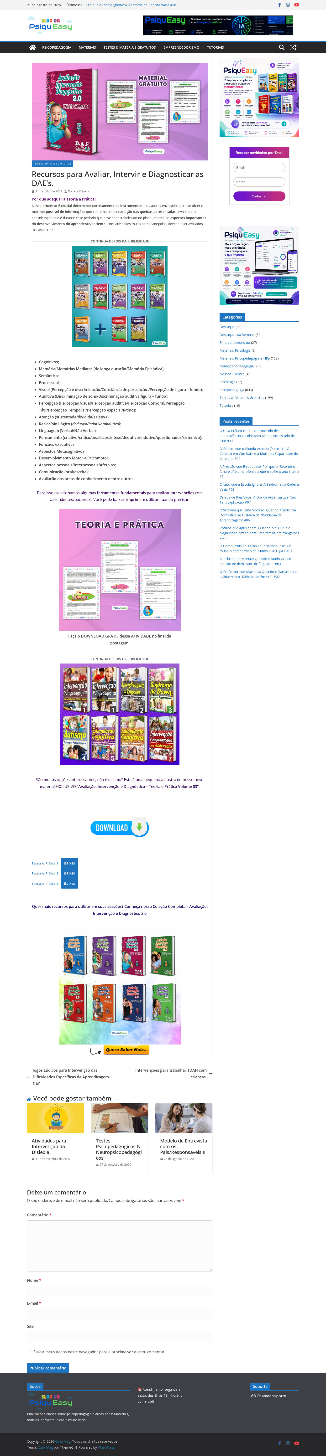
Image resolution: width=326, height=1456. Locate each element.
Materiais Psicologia (235, 350)
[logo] (50, 1395)
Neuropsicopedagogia (237, 366)
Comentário (39, 1215)
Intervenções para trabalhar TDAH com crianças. (170, 1074)
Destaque (227, 326)
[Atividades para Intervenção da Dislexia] (55, 1106)
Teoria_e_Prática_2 (45, 873)
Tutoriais (215, 47)
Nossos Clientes (232, 374)
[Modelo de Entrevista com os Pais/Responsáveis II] (183, 1106)
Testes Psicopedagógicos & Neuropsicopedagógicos (119, 1149)
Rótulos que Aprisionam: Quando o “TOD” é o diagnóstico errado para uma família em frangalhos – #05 (259, 533)
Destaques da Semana (237, 334)
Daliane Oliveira (78, 191)
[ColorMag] (32, 47)
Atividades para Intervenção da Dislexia (49, 1146)
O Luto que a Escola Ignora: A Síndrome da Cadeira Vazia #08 (128, 5)
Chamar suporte (271, 1396)
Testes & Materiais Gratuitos (130, 47)
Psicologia (227, 382)
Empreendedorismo (181, 47)
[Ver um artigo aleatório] (293, 47)
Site (30, 1326)
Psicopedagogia (56, 47)
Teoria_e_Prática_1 (45, 863)
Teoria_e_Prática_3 (45, 883)
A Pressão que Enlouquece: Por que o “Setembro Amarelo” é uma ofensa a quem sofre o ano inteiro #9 (259, 471)
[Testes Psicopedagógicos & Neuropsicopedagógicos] (119, 1106)
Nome (34, 1280)
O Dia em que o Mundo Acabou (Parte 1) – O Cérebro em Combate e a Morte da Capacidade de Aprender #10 (259, 453)
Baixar (69, 863)
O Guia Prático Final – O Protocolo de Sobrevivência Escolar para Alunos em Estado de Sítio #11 (257, 435)
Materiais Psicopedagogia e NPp (245, 358)
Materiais (87, 47)
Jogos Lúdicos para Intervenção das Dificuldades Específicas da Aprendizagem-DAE (71, 1077)
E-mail (34, 1303)
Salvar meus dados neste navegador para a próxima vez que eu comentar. (99, 1351)
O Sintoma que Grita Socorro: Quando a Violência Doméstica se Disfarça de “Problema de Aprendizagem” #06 (258, 515)
